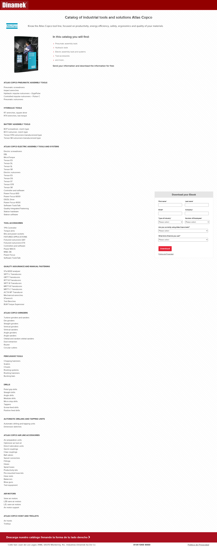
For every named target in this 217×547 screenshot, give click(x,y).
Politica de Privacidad (165, 254)
